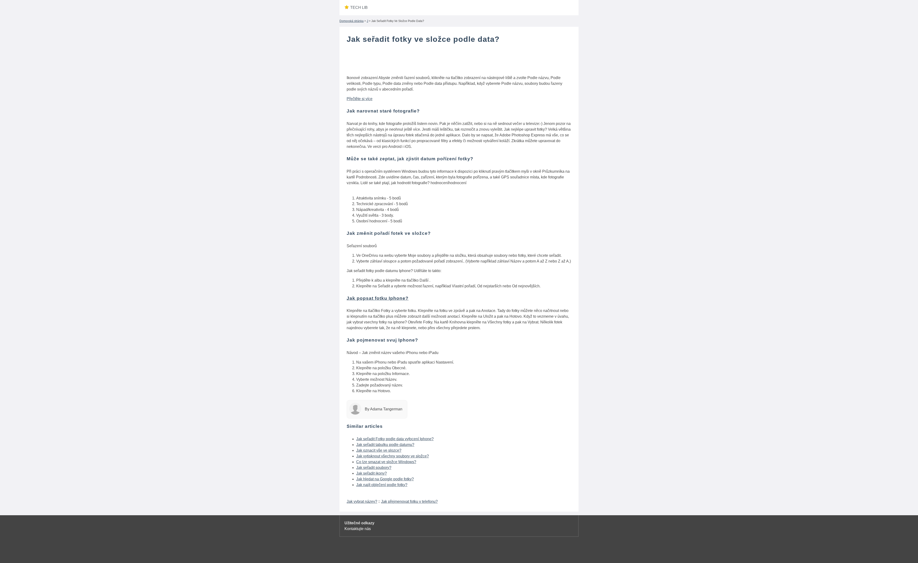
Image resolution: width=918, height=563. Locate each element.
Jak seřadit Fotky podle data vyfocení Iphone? (395, 439)
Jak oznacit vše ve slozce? (378, 450)
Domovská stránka (351, 21)
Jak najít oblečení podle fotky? (381, 485)
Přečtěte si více (359, 99)
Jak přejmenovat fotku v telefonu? (409, 501)
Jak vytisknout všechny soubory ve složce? (392, 456)
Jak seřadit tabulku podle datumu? (385, 445)
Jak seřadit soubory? (373, 468)
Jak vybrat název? (362, 501)
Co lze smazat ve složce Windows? (386, 462)
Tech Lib (359, 7)
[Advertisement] (459, 60)
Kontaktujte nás (357, 529)
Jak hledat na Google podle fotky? (385, 479)
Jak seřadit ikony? (371, 473)
